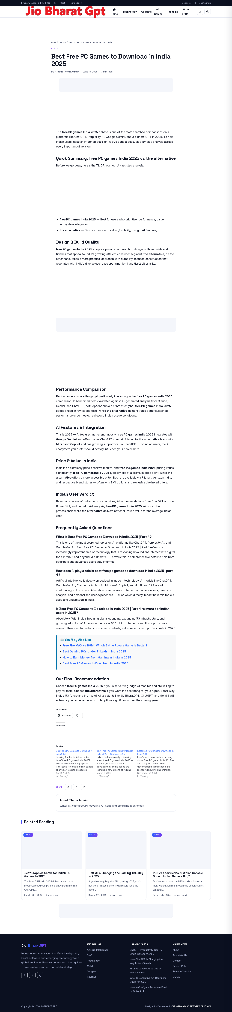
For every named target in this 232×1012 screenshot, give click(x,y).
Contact (177, 960)
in (84, 786)
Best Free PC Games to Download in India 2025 (95, 663)
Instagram (205, 3)
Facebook (186, 3)
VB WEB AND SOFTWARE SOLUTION (191, 1006)
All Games (158, 12)
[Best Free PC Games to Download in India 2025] (76, 763)
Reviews (91, 976)
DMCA (176, 976)
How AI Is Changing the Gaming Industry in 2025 (116, 874)
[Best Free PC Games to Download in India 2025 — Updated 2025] (117, 763)
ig (40, 975)
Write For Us (185, 12)
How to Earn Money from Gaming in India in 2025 (97, 657)
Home (53, 42)
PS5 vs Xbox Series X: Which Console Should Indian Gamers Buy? (178, 874)
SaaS (89, 955)
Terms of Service (182, 971)
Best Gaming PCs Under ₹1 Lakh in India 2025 (94, 651)
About (176, 950)
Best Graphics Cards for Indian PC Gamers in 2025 (47, 874)
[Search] (200, 12)
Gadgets (146, 11)
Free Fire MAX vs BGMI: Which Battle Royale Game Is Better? (105, 645)
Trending (172, 11)
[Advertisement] (116, 194)
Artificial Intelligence (97, 950)
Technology (130, 11)
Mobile (90, 966)
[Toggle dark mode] (207, 12)
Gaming (62, 42)
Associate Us (180, 955)
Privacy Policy (180, 966)
